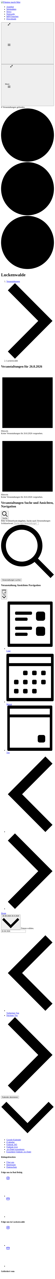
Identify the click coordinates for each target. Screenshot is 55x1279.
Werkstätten (11, 9)
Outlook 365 (11, 1144)
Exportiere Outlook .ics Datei (18, 1152)
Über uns (10, 1162)
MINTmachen (12, 16)
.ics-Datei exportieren (15, 1149)
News (8, 11)
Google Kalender (13, 1140)
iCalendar (10, 1142)
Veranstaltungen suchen (11, 580)
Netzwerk (10, 14)
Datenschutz (11, 1167)
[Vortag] (30, 832)
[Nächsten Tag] (30, 909)
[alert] (27, 403)
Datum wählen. (27, 928)
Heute (3, 913)
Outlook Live (12, 1147)
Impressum (11, 1165)
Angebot (10, 7)
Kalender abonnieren (10, 1097)
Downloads (11, 19)
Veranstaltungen (13, 281)
